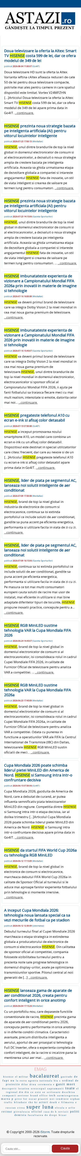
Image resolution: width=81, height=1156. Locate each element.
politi (74, 1111)
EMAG (40, 1069)
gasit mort (65, 1084)
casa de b (50, 1111)
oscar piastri (38, 1098)
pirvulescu (22, 1111)
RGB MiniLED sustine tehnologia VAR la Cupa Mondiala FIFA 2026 (37, 630)
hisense (8, 1076)
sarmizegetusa (68, 1095)
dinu (33, 1084)
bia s (57, 1080)
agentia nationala (40, 1080)
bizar (63, 1115)
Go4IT (36, 66)
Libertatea (38, 925)
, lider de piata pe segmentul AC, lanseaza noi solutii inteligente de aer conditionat (40, 485)
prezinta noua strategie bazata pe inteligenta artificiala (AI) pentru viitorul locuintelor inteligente (39, 130)
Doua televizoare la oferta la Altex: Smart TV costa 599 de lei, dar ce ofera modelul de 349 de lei (40, 55)
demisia (21, 1115)
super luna (40, 1107)
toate (70, 1088)
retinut (7, 1111)
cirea (21, 1107)
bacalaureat (45, 1076)
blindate (20, 1102)
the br (33, 1102)
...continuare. (24, 113)
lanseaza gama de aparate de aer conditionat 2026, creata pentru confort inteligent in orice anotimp (38, 995)
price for (21, 1099)
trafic (8, 1102)
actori (43, 1102)
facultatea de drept (42, 1115)
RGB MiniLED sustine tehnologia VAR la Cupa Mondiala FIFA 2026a (37, 689)
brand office (39, 1095)
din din (24, 1092)
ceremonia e (46, 1084)
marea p (7, 1098)
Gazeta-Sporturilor (42, 216)
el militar (21, 1076)
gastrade (67, 1076)
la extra (21, 1080)
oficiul (36, 1111)
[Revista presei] (39, 29)
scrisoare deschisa (61, 1092)
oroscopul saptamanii (47, 1088)
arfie (72, 1107)
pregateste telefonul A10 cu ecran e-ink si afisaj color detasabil (37, 418)
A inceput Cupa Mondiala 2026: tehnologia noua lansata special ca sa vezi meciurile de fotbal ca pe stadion (37, 915)
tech (52, 1095)
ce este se (38, 1092)
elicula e (61, 1107)
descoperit (9, 1088)
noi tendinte (59, 1098)
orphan (75, 1099)
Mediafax (37, 141)
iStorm (45, 1132)
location (24, 1088)
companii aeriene (15, 1095)
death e (55, 1102)
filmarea (67, 1102)
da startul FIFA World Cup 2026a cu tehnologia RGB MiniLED (40, 853)
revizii (63, 1111)
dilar (24, 1084)
